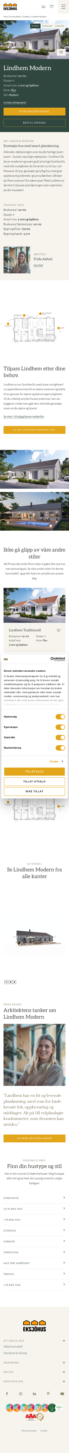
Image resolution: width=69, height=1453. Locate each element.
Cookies (43, 1431)
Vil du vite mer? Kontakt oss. (34, 429)
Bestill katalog (34, 122)
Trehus (9, 1274)
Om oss (9, 1372)
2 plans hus (12, 1285)
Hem (6, 17)
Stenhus (10, 1230)
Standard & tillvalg (15, 1353)
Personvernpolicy (29, 1431)
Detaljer (54, 761)
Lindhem (26, 17)
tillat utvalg (34, 781)
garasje (9, 1241)
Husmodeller (15, 17)
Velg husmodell (13, 1346)
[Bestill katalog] (44, 6)
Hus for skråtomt (17, 1263)
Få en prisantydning (34, 111)
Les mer (38, 265)
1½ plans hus (13, 1209)
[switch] (60, 727)
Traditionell (47, 26)
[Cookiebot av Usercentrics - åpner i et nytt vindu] (50, 659)
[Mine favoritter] (52, 6)
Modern (35, 26)
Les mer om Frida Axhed (34, 1138)
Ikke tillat (35, 791)
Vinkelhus (11, 1252)
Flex (13, 90)
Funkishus (11, 1198)
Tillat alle (34, 771)
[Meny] (63, 6)
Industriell (59, 26)
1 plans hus (12, 1219)
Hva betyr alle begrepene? (15, 102)
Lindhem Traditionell (25, 630)
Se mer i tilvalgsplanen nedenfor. (24, 416)
